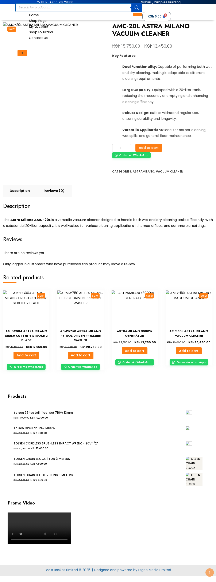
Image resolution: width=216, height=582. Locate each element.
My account (39, 26)
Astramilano (143, 171)
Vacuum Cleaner (169, 171)
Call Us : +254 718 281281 (55, 2)
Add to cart (149, 147)
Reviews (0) (54, 190)
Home (34, 15)
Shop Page (38, 20)
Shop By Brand (41, 32)
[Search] (136, 7)
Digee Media (148, 569)
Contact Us (38, 37)
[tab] (19, 191)
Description (20, 190)
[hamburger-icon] (137, 14)
